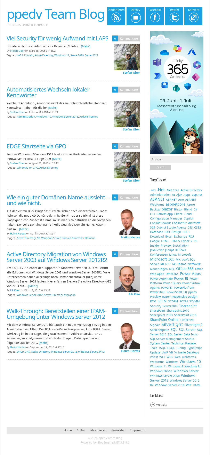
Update (155, 352)
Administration (26, 116)
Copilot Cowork (160, 223)
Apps (187, 195)
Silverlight (172, 324)
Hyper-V (186, 241)
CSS (190, 227)
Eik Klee (134, 294)
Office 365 (185, 268)
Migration (70, 295)
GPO (35, 167)
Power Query (172, 283)
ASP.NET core (175, 199)
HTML (165, 241)
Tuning (181, 348)
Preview (155, 296)
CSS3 (197, 227)
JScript (169, 250)
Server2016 (170, 306)
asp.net (197, 195)
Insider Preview (160, 245)
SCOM (183, 301)
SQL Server (187, 329)
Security (155, 306)
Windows (172, 362)
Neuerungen (159, 269)
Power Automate (161, 278)
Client (178, 214)
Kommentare (129, 38)
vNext (154, 357)
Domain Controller (73, 238)
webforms (189, 357)
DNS (27, 351)
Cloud (188, 214)
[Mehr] (85, 46)
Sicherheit (187, 320)
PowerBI (166, 287)
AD (38, 238)
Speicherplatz (159, 330)
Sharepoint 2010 (178, 310)
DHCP (20, 351)
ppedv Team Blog (55, 14)
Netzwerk (194, 264)
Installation (180, 245)
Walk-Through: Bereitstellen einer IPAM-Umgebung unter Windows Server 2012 (56, 313)
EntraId (28, 55)
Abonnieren (98, 430)
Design (176, 232)
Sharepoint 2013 (161, 315)
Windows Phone (161, 371)
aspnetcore (175, 204)
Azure (191, 204)
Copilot (188, 218)
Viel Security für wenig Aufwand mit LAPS (57, 38)
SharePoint (157, 310)
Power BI (181, 278)
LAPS (20, 55)
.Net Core (172, 190)
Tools (153, 348)
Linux (173, 254)
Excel (168, 236)
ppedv (192, 292)
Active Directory (43, 55)
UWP (165, 352)
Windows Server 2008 (165, 376)
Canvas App (165, 214)
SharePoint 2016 (185, 315)
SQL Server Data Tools (183, 334)
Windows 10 (43, 116)
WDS (170, 357)
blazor (167, 209)
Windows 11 (61, 55)
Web (178, 357)
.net (152, 190)
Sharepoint (188, 306)
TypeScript (194, 348)
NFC (172, 269)
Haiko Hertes (130, 237)
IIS (195, 241)
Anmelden (118, 430)
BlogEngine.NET (108, 442)
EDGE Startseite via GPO (36, 146)
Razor (166, 296)
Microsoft (184, 254)
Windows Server (50, 238)
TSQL (162, 348)
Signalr (155, 325)
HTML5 (175, 241)
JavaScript (157, 250)
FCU (191, 236)
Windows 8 (175, 366)
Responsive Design (184, 296)
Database (156, 232)
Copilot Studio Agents (171, 227)
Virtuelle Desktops (186, 352)
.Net (161, 189)
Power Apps (190, 273)
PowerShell (157, 292)
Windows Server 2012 (30, 295)
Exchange (180, 236)
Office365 (171, 274)
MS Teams (179, 264)
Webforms (157, 362)
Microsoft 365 (162, 259)
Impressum (138, 430)
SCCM (162, 301)
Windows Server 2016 (65, 116)
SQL (173, 329)
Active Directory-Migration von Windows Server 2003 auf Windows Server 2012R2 (57, 257)
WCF (162, 357)
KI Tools (180, 250)
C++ (152, 214)
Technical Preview (183, 343)
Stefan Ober (131, 72)
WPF (189, 385)
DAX (167, 232)
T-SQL (171, 348)
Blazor (178, 209)
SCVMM (194, 301)
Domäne (90, 238)
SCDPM (173, 301)
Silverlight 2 (193, 324)
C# (195, 209)
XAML (197, 385)
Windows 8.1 (193, 366)
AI (173, 195)
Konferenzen (159, 254)
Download (157, 236)
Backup (155, 209)
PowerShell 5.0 (177, 292)
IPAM (101, 351)
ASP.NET (157, 199)
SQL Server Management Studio (172, 339)
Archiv (81, 430)
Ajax (179, 195)
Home (68, 430)
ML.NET (165, 264)
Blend (188, 209)
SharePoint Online (164, 319)
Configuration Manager (166, 218)
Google (155, 241)
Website (161, 405)
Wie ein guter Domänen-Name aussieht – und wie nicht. (58, 200)
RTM (153, 301)
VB (171, 352)
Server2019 (77, 55)
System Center (160, 343)
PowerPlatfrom (184, 287)
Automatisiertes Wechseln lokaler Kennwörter (48, 92)
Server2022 (91, 55)
